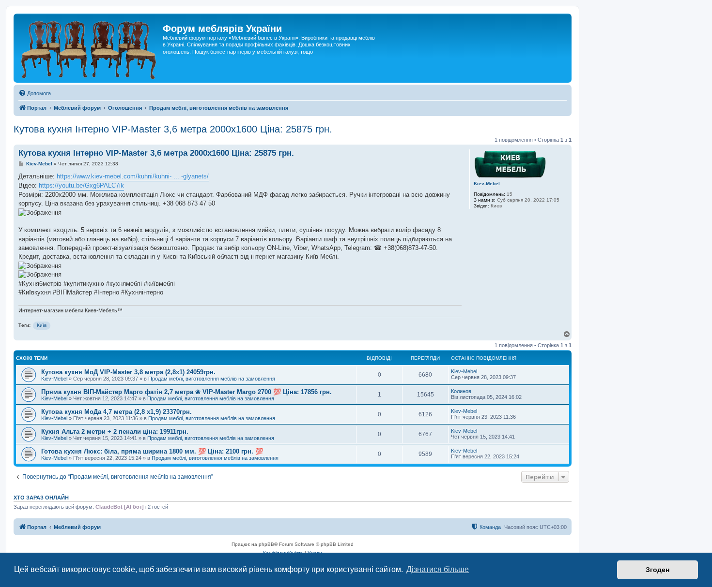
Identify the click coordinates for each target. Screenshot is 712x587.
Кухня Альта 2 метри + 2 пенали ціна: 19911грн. (114, 431)
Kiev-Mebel (487, 183)
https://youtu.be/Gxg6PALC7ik (81, 185)
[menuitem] (34, 93)
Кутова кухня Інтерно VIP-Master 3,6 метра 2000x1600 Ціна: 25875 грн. (173, 129)
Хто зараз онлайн (41, 497)
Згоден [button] (657, 569)
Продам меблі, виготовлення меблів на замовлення (211, 379)
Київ (41, 325)
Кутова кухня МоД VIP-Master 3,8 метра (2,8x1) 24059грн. (128, 372)
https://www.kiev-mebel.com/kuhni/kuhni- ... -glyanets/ (133, 176)
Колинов (461, 391)
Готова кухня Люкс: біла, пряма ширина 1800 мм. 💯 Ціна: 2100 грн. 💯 (152, 451)
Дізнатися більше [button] (437, 569)
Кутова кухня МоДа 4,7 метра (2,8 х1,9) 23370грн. (116, 411)
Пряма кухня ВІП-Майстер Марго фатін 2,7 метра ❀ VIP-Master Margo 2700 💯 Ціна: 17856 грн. (186, 392)
